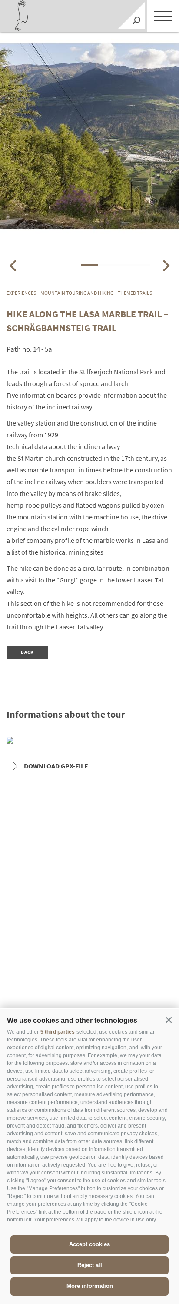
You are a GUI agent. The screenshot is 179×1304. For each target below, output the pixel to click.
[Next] (165, 265)
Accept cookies (89, 1244)
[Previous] (13, 265)
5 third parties (57, 1032)
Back (27, 652)
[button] (168, 1019)
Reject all (89, 1265)
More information (89, 1286)
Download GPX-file (56, 766)
